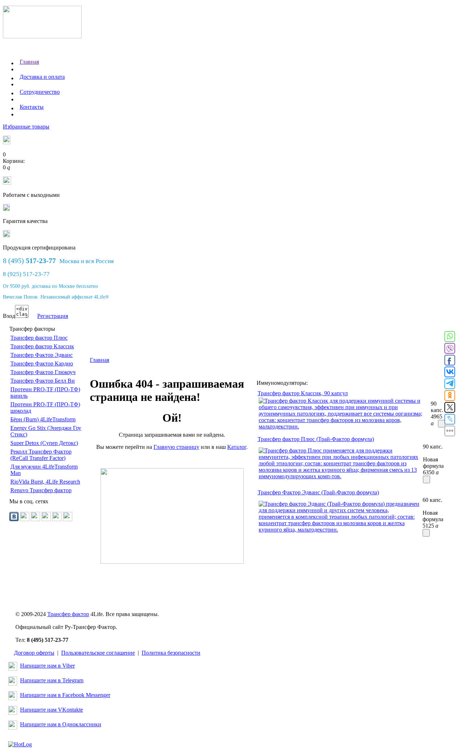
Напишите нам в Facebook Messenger (65, 695)
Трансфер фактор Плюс (39, 338)
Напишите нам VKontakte (51, 710)
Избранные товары (26, 126)
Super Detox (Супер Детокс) (44, 443)
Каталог (236, 447)
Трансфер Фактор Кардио (41, 363)
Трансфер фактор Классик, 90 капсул (303, 393)
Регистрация (52, 316)
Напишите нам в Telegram (51, 680)
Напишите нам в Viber (47, 666)
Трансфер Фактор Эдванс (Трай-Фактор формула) (318, 492)
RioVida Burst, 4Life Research (45, 482)
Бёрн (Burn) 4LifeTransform (42, 419)
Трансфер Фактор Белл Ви (42, 381)
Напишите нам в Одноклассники (60, 724)
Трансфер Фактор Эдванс (41, 355)
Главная (29, 62)
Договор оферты (34, 653)
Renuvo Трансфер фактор (41, 490)
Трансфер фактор (68, 614)
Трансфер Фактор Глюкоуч (42, 372)
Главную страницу (176, 447)
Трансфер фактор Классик (42, 346)
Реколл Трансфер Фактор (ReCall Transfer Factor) (41, 455)
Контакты (32, 107)
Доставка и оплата (42, 77)
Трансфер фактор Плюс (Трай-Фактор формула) (316, 439)
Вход (9, 316)
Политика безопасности (171, 653)
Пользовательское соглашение (98, 653)
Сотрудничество (40, 92)
